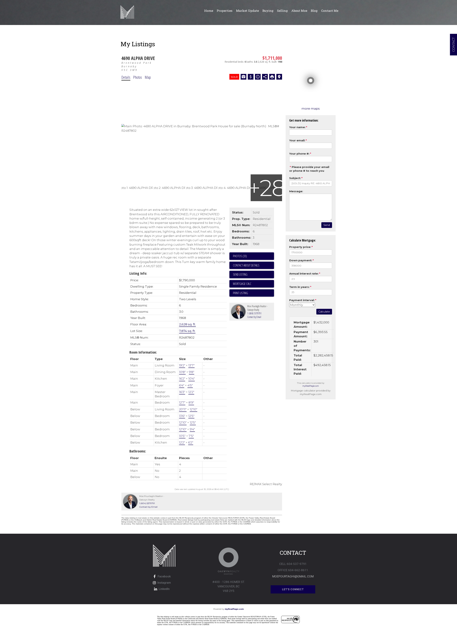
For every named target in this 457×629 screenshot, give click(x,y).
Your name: (297, 127)
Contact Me (329, 11)
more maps (311, 108)
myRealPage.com (310, 386)
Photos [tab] (137, 77)
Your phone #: (299, 153)
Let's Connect (293, 589)
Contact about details (246, 265)
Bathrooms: (137, 451)
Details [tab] (125, 77)
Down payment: (300, 260)
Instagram (164, 582)
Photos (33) (240, 256)
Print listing (240, 293)
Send (326, 225)
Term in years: (299, 287)
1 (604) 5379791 (254, 313)
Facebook (164, 576)
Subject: (295, 178)
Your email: (297, 140)
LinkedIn (164, 589)
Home (208, 11)
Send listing (240, 274)
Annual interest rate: (303, 273)
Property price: (300, 247)
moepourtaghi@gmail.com (293, 576)
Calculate (324, 311)
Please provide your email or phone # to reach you (309, 168)
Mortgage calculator (253, 283)
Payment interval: (302, 300)
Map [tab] (148, 77)
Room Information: (143, 352)
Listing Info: (138, 273)
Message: (296, 191)
